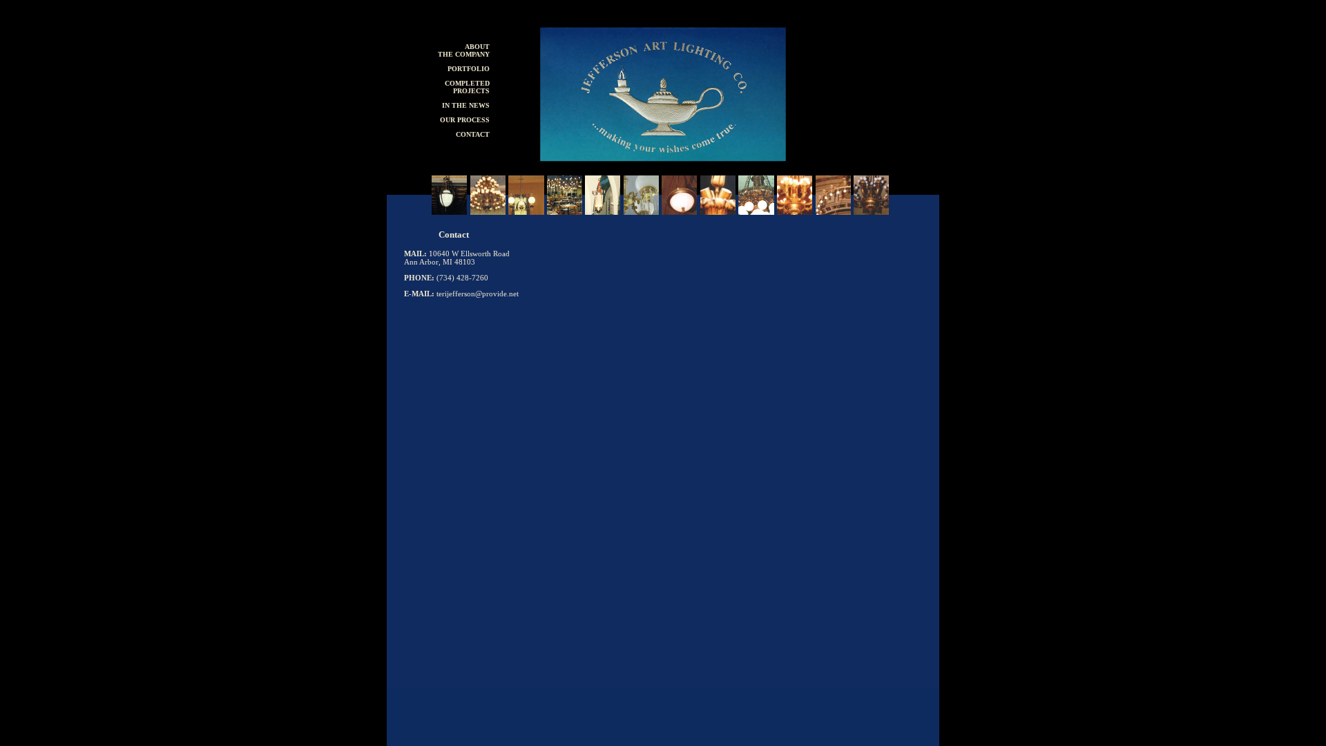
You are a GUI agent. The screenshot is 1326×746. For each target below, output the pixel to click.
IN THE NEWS (466, 105)
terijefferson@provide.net (477, 293)
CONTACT (473, 134)
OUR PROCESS (465, 120)
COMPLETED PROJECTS (467, 87)
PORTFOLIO (469, 69)
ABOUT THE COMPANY (464, 50)
